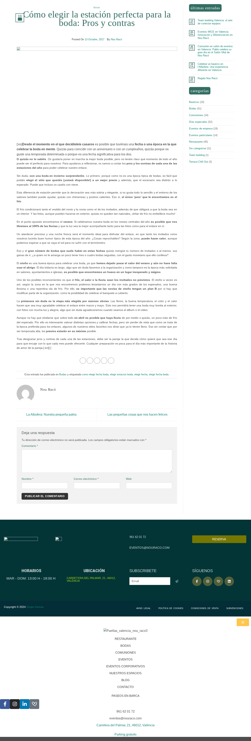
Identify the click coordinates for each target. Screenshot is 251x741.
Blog (125, 680)
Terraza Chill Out (198, 161)
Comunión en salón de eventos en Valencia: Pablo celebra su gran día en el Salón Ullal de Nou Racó (215, 51)
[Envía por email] (97, 360)
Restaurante (196, 141)
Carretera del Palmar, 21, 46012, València (91, 579)
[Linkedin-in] (24, 704)
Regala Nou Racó (207, 78)
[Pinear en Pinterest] (104, 360)
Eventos (125, 659)
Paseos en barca (125, 695)
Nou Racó (116, 39)
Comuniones (196, 115)
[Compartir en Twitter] (90, 360)
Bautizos (194, 102)
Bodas (97, 7)
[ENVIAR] (176, 581)
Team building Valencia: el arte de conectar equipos (215, 22)
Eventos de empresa (201, 128)
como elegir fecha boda (95, 374)
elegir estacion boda (121, 374)
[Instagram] (207, 581)
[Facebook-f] (197, 581)
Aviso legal (143, 608)
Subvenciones (234, 608)
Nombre (27, 478)
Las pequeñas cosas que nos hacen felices (137, 414)
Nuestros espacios (125, 673)
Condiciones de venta (204, 608)
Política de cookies (170, 608)
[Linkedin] (229, 581)
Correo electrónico (86, 478)
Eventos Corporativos (125, 666)
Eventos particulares (200, 135)
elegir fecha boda (158, 374)
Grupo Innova (35, 606)
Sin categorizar (197, 148)
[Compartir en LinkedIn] (111, 360)
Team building (197, 155)
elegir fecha (140, 374)
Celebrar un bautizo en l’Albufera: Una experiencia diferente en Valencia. (213, 66)
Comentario (30, 445)
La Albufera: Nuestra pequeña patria (50, 414)
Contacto (125, 687)
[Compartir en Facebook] (83, 360)
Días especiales (198, 121)
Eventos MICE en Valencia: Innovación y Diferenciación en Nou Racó (215, 34)
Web (129, 478)
